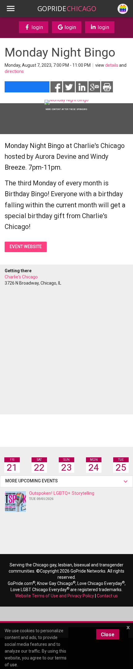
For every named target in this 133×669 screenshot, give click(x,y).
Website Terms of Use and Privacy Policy (54, 595)
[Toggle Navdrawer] (10, 8)
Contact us (107, 595)
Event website (26, 246)
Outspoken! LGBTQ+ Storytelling (61, 495)
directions (14, 71)
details (111, 65)
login (36, 27)
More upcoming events (32, 480)
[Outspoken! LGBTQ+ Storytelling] (15, 501)
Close (107, 634)
